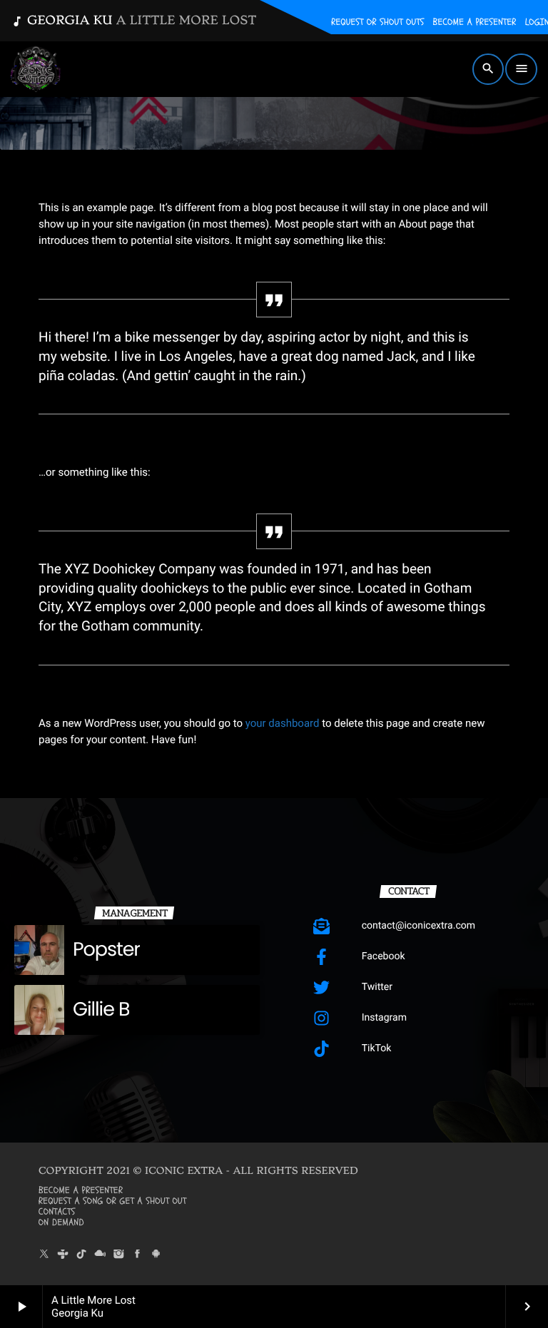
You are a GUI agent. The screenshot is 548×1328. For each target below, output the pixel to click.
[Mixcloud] (100, 1255)
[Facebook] (137, 1255)
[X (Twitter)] (44, 1255)
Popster (106, 949)
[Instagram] (119, 1255)
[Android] (156, 1255)
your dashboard (282, 723)
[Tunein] (62, 1255)
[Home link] (36, 69)
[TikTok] (81, 1255)
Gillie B (101, 1009)
